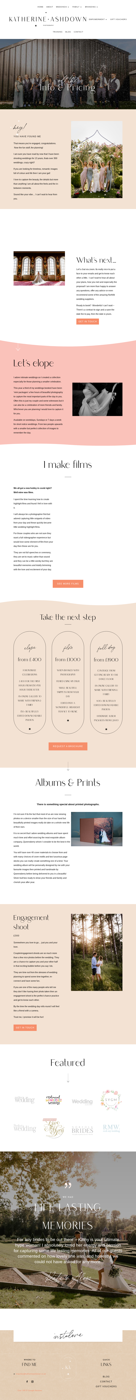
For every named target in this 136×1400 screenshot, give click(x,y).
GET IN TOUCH (87, 321)
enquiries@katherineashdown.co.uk (31, 1374)
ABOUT (49, 7)
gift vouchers (106, 1386)
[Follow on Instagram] (32, 1382)
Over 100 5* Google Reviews (30, 1390)
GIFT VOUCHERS (118, 19)
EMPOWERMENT (97, 19)
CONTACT (78, 32)
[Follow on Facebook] (27, 1382)
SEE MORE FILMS (68, 584)
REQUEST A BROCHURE (68, 746)
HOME (40, 7)
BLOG (68, 32)
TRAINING (58, 32)
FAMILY (76, 7)
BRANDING (90, 7)
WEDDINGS (61, 7)
